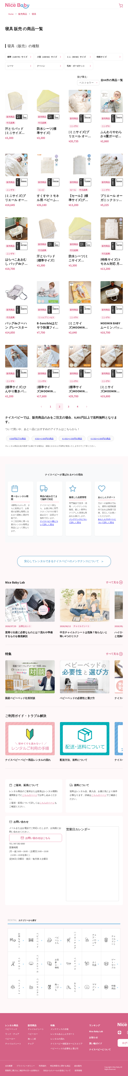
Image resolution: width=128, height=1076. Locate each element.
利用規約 (42, 1066)
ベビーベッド (11, 1029)
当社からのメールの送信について (57, 1070)
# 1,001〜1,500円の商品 (72, 438)
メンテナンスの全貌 (59, 1029)
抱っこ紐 (32, 1039)
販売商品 (22, 14)
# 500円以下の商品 (18, 438)
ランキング (94, 1025)
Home (11, 14)
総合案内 (78, 1066)
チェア (31, 1043)
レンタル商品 (11, 1025)
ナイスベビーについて (100, 1049)
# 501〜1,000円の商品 (44, 438)
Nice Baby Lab (96, 1031)
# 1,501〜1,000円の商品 (100, 438)
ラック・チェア (12, 1034)
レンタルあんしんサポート (62, 1034)
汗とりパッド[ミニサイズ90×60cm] (14, 133)
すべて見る (112, 582)
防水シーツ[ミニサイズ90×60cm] (78, 260)
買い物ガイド (95, 1043)
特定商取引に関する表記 (60, 1066)
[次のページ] (86, 406)
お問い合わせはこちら (37, 838)
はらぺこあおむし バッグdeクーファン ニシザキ (16, 264)
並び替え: (82, 76)
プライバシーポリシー (25, 1066)
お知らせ (93, 1037)
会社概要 (8, 1066)
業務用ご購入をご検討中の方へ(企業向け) (22, 1070)
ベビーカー (10, 1039)
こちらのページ (29, 795)
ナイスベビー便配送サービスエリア (66, 1043)
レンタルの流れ (57, 1039)
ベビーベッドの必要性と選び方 (64, 1048)
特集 (52, 1025)
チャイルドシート (13, 1043)
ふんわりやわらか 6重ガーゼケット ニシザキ (111, 136)
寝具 (34, 14)
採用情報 (78, 1070)
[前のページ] (41, 406)
